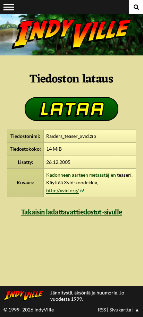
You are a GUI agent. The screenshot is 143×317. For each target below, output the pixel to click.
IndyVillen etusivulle (25, 296)
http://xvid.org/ (62, 190)
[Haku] (136, 7)
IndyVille (71, 34)
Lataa (71, 108)
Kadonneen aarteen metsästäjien (81, 175)
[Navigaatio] (8, 7)
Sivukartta (120, 309)
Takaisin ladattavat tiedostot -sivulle (71, 212)
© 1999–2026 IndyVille (28, 309)
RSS (102, 309)
